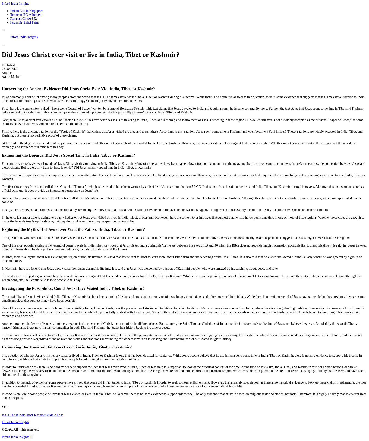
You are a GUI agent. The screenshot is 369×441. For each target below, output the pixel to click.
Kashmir (39, 415)
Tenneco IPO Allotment (26, 14)
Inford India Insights (15, 3)
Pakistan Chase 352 (23, 18)
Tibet (29, 415)
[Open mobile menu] (3, 30)
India (22, 415)
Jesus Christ (10, 415)
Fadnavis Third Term (24, 22)
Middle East (54, 415)
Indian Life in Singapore (26, 11)
